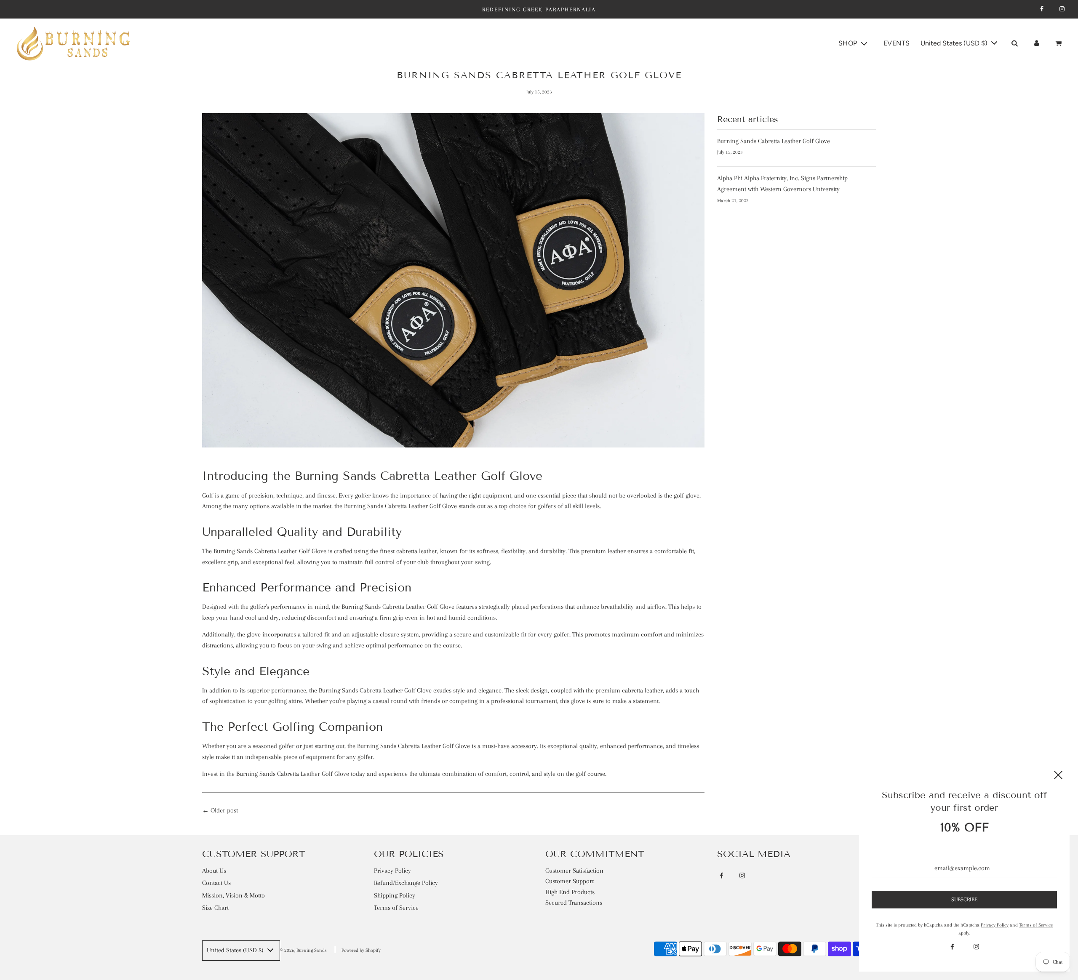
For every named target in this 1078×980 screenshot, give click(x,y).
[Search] (1014, 43)
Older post (224, 810)
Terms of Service (396, 907)
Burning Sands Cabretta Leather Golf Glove (773, 141)
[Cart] (1060, 43)
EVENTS (896, 43)
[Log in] (1036, 43)
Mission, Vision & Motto (233, 895)
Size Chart (215, 907)
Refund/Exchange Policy (406, 883)
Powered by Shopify (361, 950)
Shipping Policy (394, 895)
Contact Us (216, 883)
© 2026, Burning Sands (303, 950)
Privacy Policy (392, 870)
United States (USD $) (955, 43)
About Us (214, 870)
